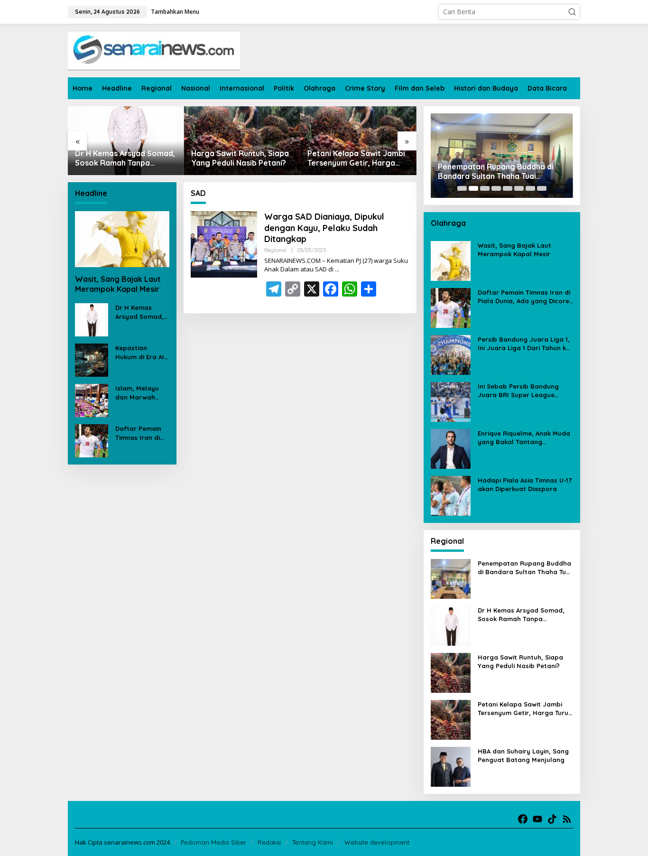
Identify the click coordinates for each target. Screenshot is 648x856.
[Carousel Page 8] (541, 188)
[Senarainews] (154, 49)
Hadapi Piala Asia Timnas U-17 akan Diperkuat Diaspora (525, 484)
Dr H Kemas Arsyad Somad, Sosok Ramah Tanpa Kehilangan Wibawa (125, 158)
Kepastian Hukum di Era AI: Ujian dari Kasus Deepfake (140, 352)
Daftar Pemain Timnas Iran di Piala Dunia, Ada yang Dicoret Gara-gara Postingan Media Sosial (141, 433)
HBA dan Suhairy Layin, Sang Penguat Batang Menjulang (523, 755)
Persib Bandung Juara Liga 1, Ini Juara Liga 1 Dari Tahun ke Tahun (524, 343)
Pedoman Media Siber (213, 842)
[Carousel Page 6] (519, 188)
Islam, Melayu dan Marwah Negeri (137, 393)
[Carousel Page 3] (485, 188)
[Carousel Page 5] (507, 188)
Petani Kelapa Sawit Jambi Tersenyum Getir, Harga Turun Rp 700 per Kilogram (357, 158)
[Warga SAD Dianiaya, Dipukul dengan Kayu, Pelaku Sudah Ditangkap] (337, 269)
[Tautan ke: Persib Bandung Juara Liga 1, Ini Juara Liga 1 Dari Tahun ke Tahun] (451, 354)
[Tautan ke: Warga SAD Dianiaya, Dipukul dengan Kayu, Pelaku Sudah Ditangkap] (224, 243)
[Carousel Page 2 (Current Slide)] (473, 188)
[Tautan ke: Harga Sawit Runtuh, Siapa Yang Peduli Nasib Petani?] (242, 140)
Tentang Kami (312, 842)
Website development (376, 842)
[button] (572, 12)
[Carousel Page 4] (496, 188)
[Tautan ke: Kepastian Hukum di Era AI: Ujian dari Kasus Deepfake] (91, 359)
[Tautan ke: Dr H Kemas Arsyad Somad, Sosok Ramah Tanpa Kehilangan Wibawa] (126, 140)
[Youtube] (537, 819)
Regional (275, 250)
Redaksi (269, 842)
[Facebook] (523, 819)
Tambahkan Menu (175, 12)
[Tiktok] (552, 819)
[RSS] (567, 819)
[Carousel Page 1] (462, 188)
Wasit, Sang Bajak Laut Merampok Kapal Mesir (118, 284)
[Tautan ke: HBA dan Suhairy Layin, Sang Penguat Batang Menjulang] (451, 766)
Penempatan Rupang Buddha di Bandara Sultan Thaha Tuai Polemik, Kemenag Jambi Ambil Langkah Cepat (496, 172)
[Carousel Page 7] (530, 188)
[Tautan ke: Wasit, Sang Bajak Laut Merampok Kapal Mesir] (122, 239)
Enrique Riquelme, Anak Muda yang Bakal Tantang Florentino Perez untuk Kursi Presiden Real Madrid (524, 437)
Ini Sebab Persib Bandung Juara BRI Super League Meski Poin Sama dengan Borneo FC (518, 390)
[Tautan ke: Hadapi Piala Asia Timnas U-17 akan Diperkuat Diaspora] (451, 495)
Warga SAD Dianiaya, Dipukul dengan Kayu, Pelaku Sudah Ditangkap (324, 227)
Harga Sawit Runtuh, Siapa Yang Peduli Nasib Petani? (240, 158)
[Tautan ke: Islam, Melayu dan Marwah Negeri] (91, 399)
